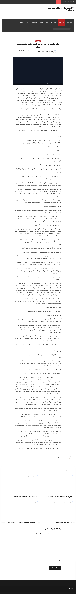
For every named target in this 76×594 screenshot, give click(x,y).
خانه (71, 36)
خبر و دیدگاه (61, 22)
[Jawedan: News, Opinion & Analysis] (58, 11)
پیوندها (21, 22)
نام (60, 553)
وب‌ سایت (35, 560)
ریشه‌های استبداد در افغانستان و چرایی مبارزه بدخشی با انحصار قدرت (58, 497)
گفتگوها (41, 22)
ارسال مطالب (34, 22)
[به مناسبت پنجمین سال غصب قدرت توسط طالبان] (21, 484)
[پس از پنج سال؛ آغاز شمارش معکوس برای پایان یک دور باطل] (21, 510)
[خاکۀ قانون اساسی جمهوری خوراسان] (56, 510)
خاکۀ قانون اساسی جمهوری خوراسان (63, 522)
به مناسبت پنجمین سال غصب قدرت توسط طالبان (25, 496)
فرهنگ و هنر (53, 22)
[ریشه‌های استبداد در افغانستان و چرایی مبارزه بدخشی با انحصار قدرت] (56, 484)
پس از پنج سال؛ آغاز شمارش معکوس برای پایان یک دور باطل (22, 522)
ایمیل (60, 560)
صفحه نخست (69, 22)
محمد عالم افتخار (49, 51)
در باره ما (27, 22)
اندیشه (46, 22)
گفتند (59, 89)
